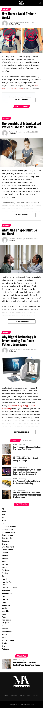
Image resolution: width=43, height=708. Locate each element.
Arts (3, 515)
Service (5, 629)
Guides (5, 573)
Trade (4, 643)
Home (4, 585)
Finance (5, 556)
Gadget (5, 564)
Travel (4, 646)
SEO (3, 626)
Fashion (5, 553)
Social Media (7, 632)
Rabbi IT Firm (15, 24)
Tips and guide (8, 640)
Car (3, 524)
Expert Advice (7, 550)
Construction (7, 529)
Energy (5, 544)
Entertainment (8, 547)
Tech (4, 638)
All (3, 509)
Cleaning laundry (9, 526)
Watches (5, 649)
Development (7, 535)
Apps (4, 512)
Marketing (6, 605)
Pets (4, 617)
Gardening (6, 570)
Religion (5, 623)
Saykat (13, 134)
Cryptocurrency (8, 532)
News (4, 614)
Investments (7, 594)
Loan (4, 602)
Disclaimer (14, 695)
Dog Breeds (7, 538)
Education (6, 541)
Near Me (5, 611)
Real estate (6, 620)
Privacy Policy (25, 695)
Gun (3, 576)
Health (4, 579)
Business (5, 521)
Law (3, 597)
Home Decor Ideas (9, 588)
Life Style (6, 599)
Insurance (6, 591)
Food (4, 562)
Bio (3, 518)
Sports (4, 635)
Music (4, 608)
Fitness (5, 559)
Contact (35, 695)
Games (5, 567)
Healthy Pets (7, 582)
